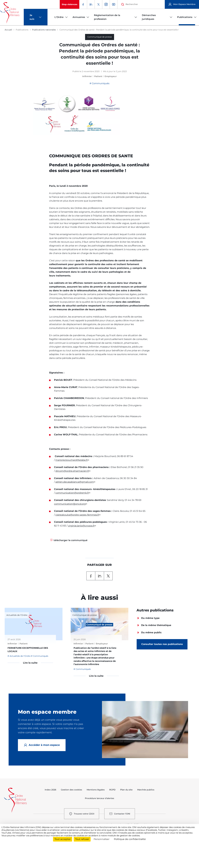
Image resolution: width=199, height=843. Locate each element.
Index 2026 (50, 789)
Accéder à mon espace (44, 745)
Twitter (98, 4)
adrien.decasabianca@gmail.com (74, 481)
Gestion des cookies (71, 789)
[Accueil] (9, 12)
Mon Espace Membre (184, 4)
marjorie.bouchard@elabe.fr (71, 460)
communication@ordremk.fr (72, 492)
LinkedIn (99, 576)
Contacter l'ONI (122, 813)
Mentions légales (96, 789)
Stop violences (69, 4)
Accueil (8, 29)
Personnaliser (101, 839)
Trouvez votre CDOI (84, 813)
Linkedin (91, 4)
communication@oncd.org (70, 503)
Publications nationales (44, 29)
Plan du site (126, 789)
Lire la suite (30, 662)
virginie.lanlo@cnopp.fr (81, 525)
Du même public (151, 632)
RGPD (112, 789)
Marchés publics (145, 789)
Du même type (150, 618)
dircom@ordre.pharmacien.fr (72, 471)
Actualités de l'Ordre (20, 656)
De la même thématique (156, 625)
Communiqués (100, 83)
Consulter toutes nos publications (162, 644)
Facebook (83, 4)
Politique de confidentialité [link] (130, 839)
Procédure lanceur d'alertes (99, 798)
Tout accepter (62, 839)
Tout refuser (82, 839)
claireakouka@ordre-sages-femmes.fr (77, 514)
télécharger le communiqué (70, 540)
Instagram (106, 4)
